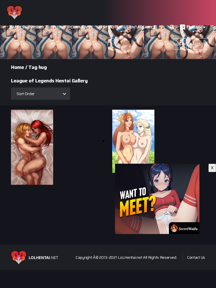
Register (199, 44)
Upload (57, 27)
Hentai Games (141, 27)
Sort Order (26, 94)
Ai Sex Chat (109, 27)
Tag (32, 67)
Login (180, 44)
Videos (37, 27)
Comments (82, 27)
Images (17, 27)
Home (17, 67)
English (194, 27)
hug (43, 67)
